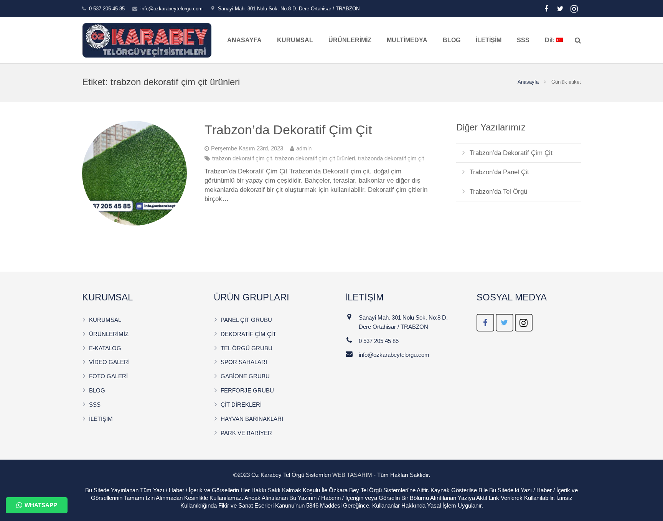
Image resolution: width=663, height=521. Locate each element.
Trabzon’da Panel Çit (499, 172)
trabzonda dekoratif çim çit (391, 158)
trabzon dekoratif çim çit (242, 158)
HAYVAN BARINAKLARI (252, 418)
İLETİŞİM (101, 418)
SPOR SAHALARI (244, 362)
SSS (95, 404)
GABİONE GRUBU (245, 376)
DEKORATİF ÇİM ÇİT (248, 334)
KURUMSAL (105, 320)
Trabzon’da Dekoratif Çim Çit (288, 129)
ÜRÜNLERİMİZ (109, 334)
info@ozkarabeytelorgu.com (171, 9)
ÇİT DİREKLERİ (241, 404)
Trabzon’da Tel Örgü (498, 191)
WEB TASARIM (352, 475)
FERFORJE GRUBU (247, 390)
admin (304, 148)
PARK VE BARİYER (246, 433)
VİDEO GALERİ (109, 362)
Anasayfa (528, 82)
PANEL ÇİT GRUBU (246, 320)
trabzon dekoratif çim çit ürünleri (315, 158)
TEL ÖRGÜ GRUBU (246, 348)
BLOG (97, 390)
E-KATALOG (105, 348)
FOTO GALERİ (108, 376)
